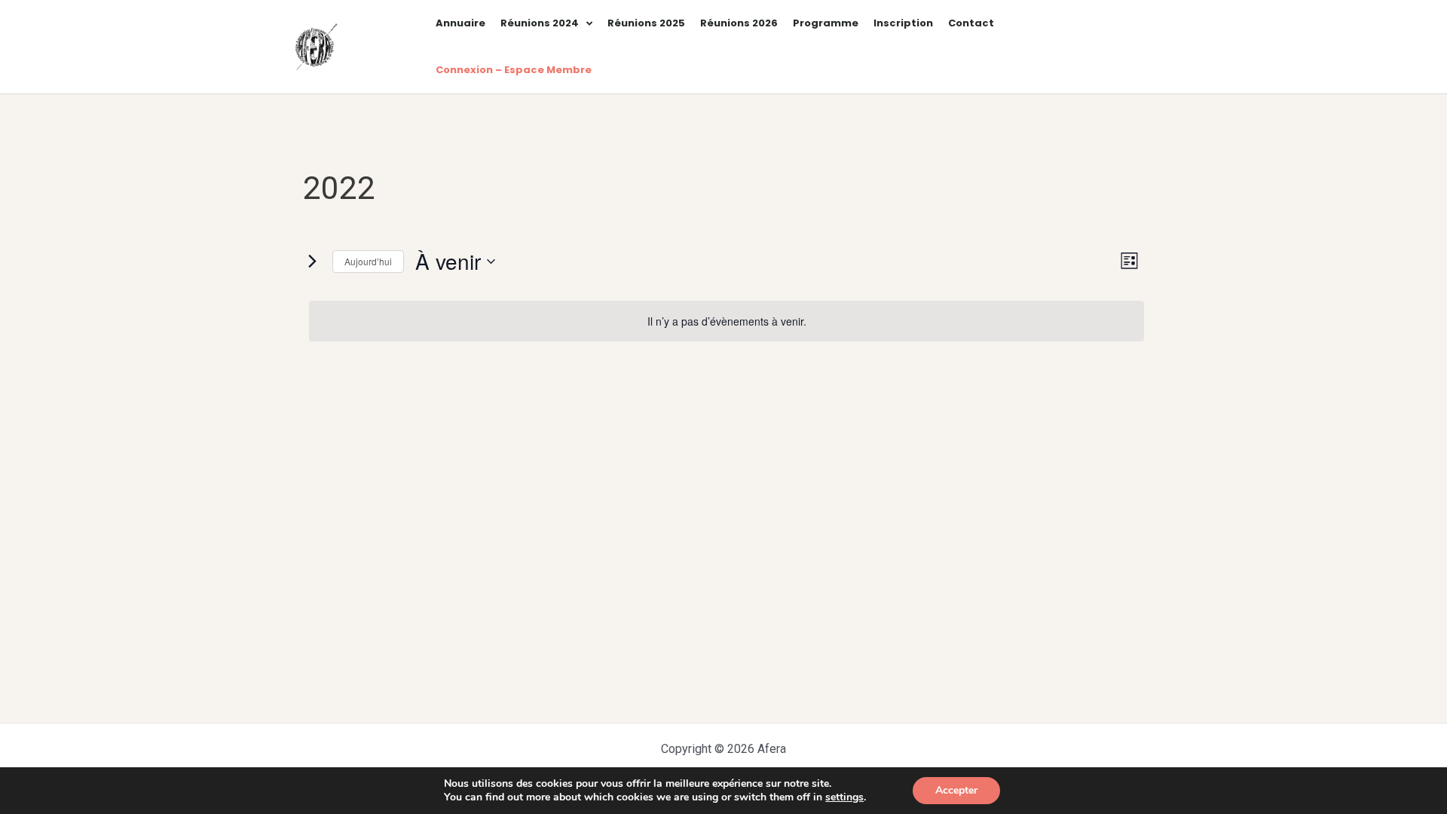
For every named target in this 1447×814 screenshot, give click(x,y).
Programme (825, 23)
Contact (971, 23)
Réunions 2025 (646, 23)
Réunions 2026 (739, 23)
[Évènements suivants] (312, 261)
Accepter (956, 790)
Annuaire (460, 23)
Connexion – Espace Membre (514, 70)
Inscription (903, 23)
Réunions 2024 (539, 23)
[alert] (726, 321)
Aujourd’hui (368, 261)
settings (844, 797)
